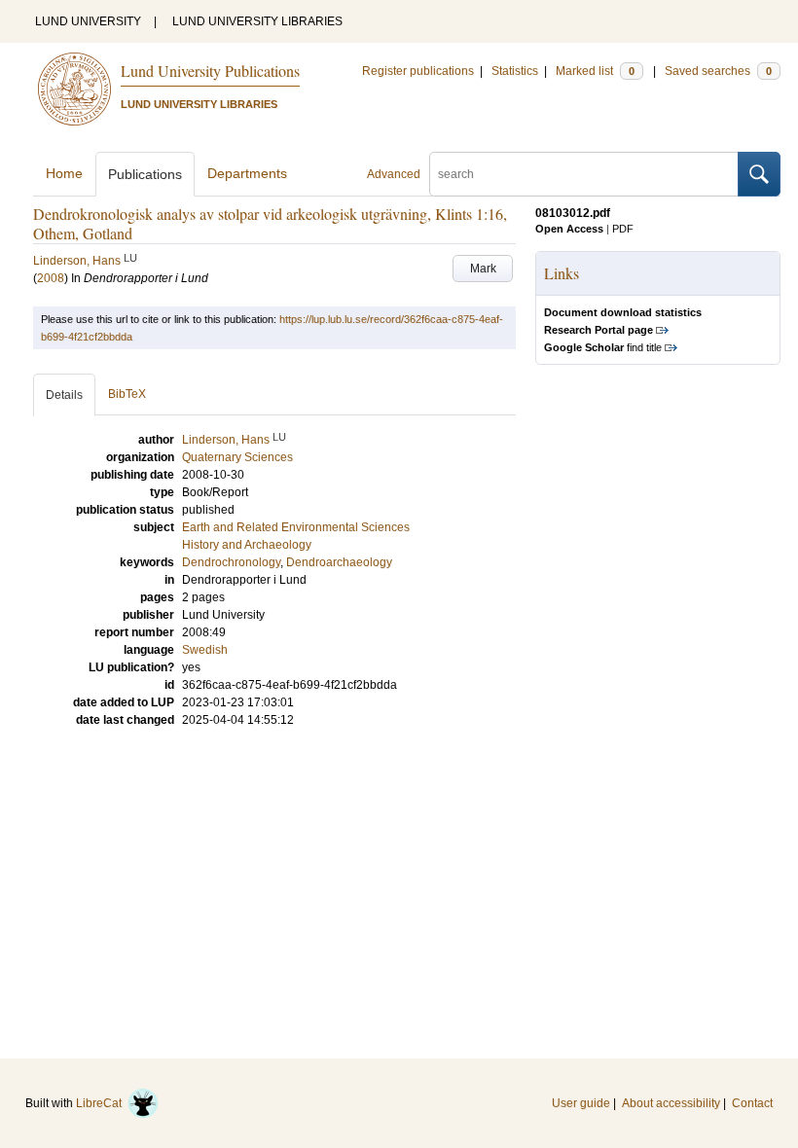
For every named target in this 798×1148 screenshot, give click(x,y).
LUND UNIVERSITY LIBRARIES (257, 21)
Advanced (393, 174)
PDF (623, 228)
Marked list (595, 71)
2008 (50, 278)
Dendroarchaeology (339, 562)
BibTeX (127, 394)
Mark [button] (483, 268)
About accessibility (671, 1103)
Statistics (514, 71)
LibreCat (101, 1103)
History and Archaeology (246, 545)
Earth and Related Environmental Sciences (296, 527)
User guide (581, 1103)
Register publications (418, 71)
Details (64, 395)
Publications (145, 174)
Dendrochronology (231, 562)
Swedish (205, 650)
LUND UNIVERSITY (88, 21)
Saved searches (718, 71)
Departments (247, 173)
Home (64, 173)
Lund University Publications (210, 70)
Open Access (569, 228)
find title (603, 347)
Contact (752, 1103)
